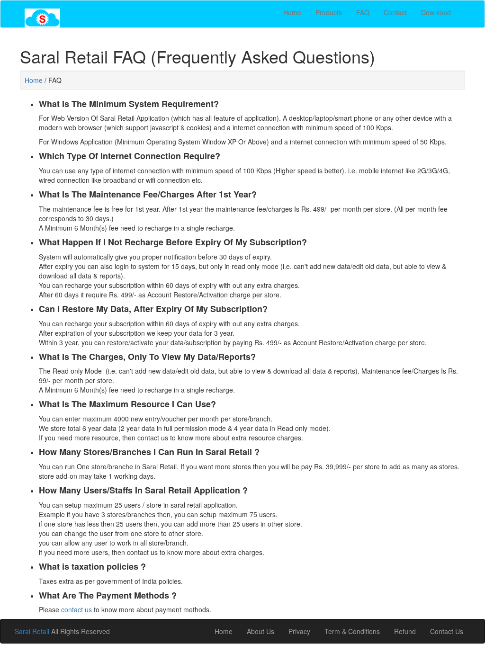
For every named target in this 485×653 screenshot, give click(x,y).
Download (436, 12)
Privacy (299, 631)
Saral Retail (33, 631)
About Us (260, 631)
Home (292, 12)
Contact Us (446, 631)
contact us (76, 609)
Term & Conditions (352, 631)
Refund (405, 631)
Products (328, 12)
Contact (395, 12)
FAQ (362, 12)
